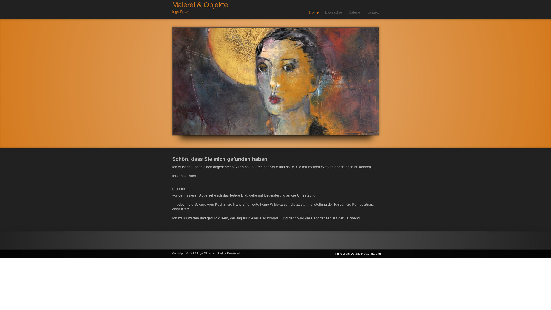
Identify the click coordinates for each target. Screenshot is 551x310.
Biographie (333, 12)
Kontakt (373, 12)
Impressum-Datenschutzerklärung (358, 253)
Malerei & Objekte (200, 5)
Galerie (354, 12)
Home (314, 12)
